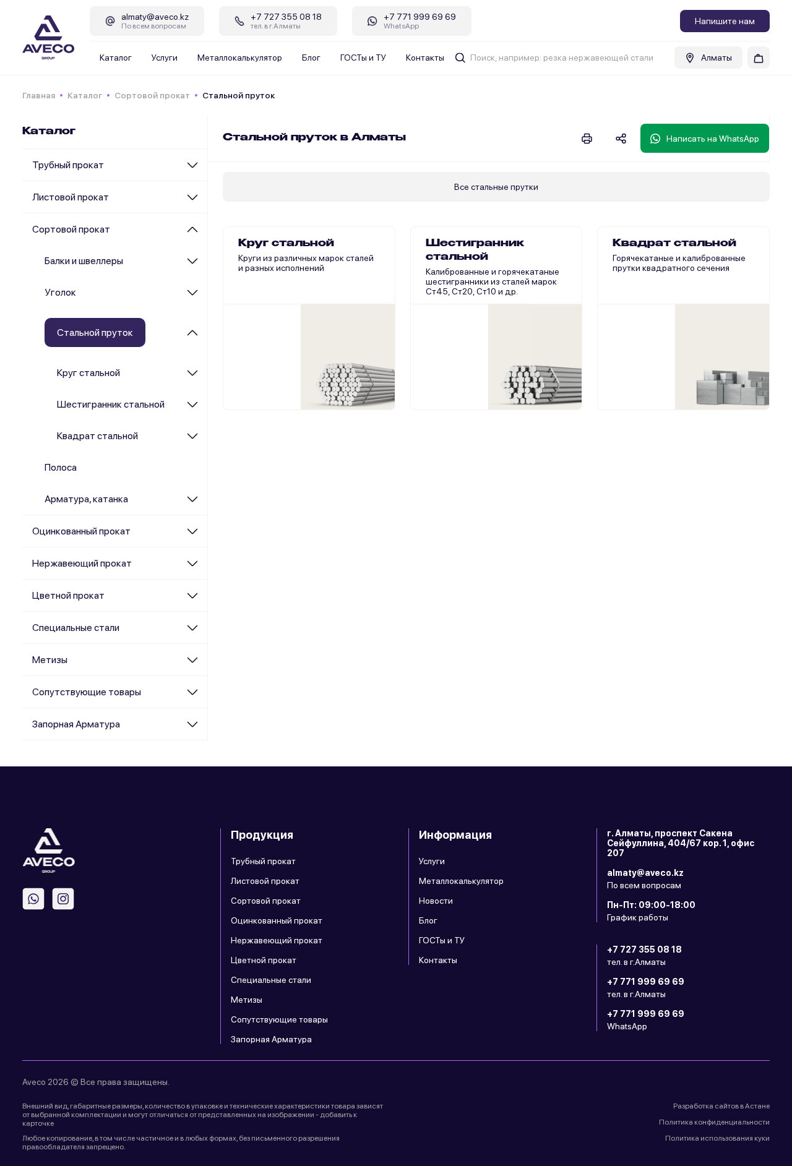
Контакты (425, 57)
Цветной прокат (68, 595)
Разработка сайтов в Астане (721, 1106)
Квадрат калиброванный (662, 275)
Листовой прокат (70, 197)
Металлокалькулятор (239, 57)
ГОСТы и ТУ (363, 57)
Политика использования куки (717, 1138)
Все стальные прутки (496, 187)
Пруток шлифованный (282, 351)
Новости (436, 901)
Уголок (60, 292)
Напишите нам (725, 21)
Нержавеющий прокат (82, 563)
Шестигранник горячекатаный (487, 246)
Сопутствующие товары (86, 692)
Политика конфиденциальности (714, 1122)
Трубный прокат (68, 165)
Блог (311, 57)
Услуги (165, 57)
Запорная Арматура (76, 724)
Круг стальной (88, 373)
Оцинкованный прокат (81, 531)
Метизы (49, 660)
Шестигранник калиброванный (488, 275)
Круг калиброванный (279, 323)
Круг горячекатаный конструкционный (278, 289)
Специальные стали (75, 627)
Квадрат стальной (97, 436)
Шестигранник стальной (111, 404)
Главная (38, 95)
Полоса (61, 467)
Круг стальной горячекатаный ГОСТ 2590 (298, 251)
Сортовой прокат (152, 95)
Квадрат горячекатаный (661, 246)
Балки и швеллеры (84, 261)
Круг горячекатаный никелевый (301, 380)
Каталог (116, 57)
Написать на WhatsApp (712, 139)
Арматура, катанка (86, 499)
